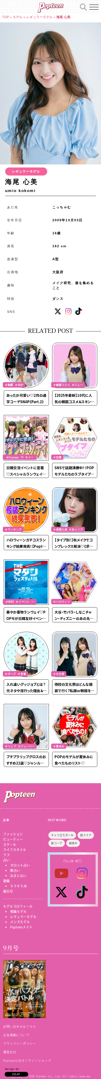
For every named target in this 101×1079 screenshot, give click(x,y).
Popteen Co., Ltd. (48, 1076)
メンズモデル (20, 922)
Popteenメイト (21, 927)
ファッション (13, 834)
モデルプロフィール (18, 906)
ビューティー (13, 839)
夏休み (73, 843)
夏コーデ (56, 843)
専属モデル (18, 911)
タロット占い (20, 865)
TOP (5, 17)
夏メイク (85, 835)
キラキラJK (18, 886)
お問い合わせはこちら (19, 1026)
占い (6, 860)
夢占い (15, 870)
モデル (18, 17)
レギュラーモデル (39, 17)
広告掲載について (16, 1035)
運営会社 (9, 1052)
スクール (9, 844)
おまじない (18, 875)
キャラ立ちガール (62, 835)
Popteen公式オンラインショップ (27, 1060)
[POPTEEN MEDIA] (50, 7)
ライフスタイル (14, 849)
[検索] (83, 6)
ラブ (6, 855)
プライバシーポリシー (19, 1043)
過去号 (8, 891)
